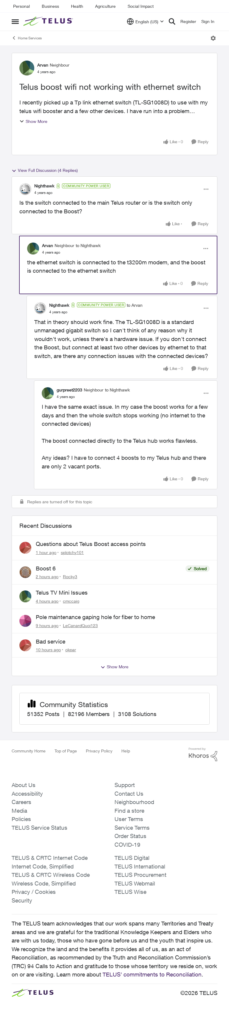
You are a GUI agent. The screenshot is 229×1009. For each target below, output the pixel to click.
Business (50, 6)
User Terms (128, 819)
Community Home (29, 750)
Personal (21, 6)
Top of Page (66, 750)
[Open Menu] (213, 38)
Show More (36, 121)
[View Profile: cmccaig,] (25, 596)
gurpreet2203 (69, 389)
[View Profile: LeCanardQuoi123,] (25, 621)
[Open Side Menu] (15, 21)
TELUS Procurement (140, 874)
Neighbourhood (134, 802)
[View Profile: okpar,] (25, 645)
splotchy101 (72, 552)
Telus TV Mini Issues (62, 592)
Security (22, 900)
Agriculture (105, 6)
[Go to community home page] (49, 21)
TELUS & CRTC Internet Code (50, 857)
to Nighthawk (88, 245)
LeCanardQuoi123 (80, 625)
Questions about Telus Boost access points (91, 544)
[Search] (172, 21)
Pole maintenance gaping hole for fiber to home (95, 617)
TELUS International (139, 866)
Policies (21, 819)
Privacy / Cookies (34, 891)
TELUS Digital (131, 857)
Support (124, 785)
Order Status (130, 836)
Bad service (50, 641)
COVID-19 (127, 844)
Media (19, 810)
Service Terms (132, 827)
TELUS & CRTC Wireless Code (51, 874)
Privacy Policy (99, 750)
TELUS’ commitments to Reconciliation (152, 974)
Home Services (30, 38)
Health (77, 6)
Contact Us (128, 793)
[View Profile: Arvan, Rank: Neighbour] (26, 68)
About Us (23, 785)
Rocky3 (70, 576)
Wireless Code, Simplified (44, 883)
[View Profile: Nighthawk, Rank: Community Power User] (25, 189)
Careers (21, 802)
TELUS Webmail (134, 883)
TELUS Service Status (39, 827)
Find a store (129, 810)
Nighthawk (44, 185)
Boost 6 (46, 568)
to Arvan (135, 305)
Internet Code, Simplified (43, 866)
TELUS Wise (130, 891)
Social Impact (141, 6)
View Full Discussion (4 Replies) (48, 170)
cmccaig (71, 601)
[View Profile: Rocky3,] (25, 572)
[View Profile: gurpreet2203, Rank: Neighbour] (48, 393)
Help (125, 750)
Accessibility (27, 793)
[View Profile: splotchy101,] (25, 548)
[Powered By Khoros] (203, 754)
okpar (70, 649)
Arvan (42, 64)
